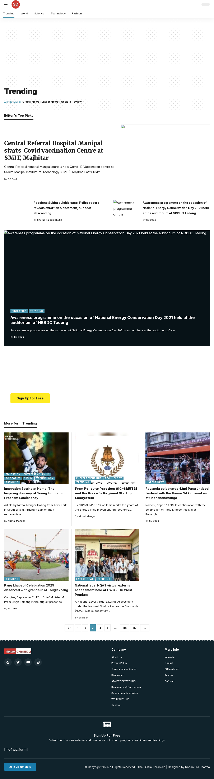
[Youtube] (28, 662)
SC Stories (13, 478)
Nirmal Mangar (16, 520)
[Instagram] (38, 662)
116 (124, 627)
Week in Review (71, 101)
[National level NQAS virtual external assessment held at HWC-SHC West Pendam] (107, 555)
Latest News (50, 101)
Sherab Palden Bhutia (49, 219)
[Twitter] (18, 662)
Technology (44, 478)
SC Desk (19, 336)
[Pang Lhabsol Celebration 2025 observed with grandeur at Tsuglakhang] (36, 555)
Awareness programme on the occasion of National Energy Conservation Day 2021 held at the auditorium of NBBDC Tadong (176, 208)
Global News (30, 101)
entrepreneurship (36, 474)
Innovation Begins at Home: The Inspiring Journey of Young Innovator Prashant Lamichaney (33, 493)
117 (134, 627)
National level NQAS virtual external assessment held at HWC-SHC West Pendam (103, 590)
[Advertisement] (107, 54)
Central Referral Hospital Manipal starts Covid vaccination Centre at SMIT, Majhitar (53, 150)
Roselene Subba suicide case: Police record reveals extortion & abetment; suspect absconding (66, 208)
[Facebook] (8, 662)
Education (19, 311)
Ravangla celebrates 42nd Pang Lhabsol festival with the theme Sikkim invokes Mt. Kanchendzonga (177, 493)
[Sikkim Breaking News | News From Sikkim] (15, 4)
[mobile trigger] (7, 4)
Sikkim (28, 478)
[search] (195, 4)
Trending (36, 311)
